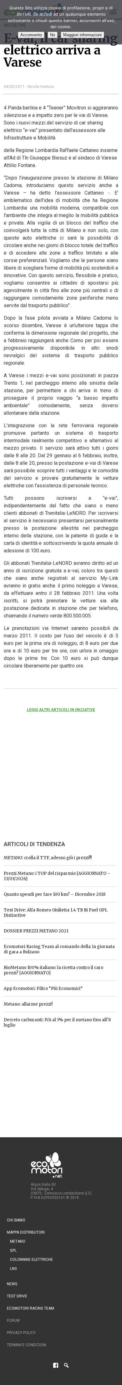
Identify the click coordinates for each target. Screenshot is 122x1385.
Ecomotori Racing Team (30, 1308)
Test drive (17, 1296)
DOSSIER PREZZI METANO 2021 (36, 931)
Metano (17, 1241)
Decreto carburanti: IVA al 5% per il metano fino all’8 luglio (57, 1022)
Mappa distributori (26, 1232)
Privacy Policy (21, 1333)
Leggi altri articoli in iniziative (61, 710)
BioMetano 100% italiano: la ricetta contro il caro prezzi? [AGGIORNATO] (53, 970)
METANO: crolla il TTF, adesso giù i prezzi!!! (48, 857)
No (52, 35)
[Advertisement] (51, 785)
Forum (13, 1320)
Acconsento (31, 35)
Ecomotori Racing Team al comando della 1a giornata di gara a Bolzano (59, 949)
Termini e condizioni (26, 1345)
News (12, 1284)
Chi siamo (16, 1220)
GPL (13, 1250)
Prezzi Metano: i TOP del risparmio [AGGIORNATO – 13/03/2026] (57, 876)
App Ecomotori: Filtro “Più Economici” (43, 988)
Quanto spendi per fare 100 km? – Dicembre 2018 (54, 894)
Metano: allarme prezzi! (28, 1004)
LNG (13, 1268)
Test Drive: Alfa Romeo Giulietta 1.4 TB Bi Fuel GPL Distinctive (56, 912)
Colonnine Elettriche (31, 1259)
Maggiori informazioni (82, 35)
